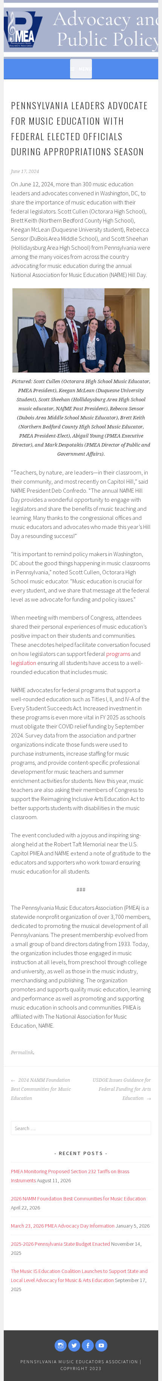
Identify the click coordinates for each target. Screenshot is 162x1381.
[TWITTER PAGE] (74, 1345)
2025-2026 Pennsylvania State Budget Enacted (60, 1243)
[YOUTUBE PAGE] (101, 1345)
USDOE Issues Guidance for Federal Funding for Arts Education (122, 1089)
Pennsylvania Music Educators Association (79, 1361)
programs (118, 653)
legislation (23, 663)
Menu (85, 68)
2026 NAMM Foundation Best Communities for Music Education (78, 1198)
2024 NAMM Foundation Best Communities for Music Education (41, 1089)
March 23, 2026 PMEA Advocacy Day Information (63, 1225)
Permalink (22, 1052)
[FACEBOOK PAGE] (88, 1345)
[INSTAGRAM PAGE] (61, 1345)
